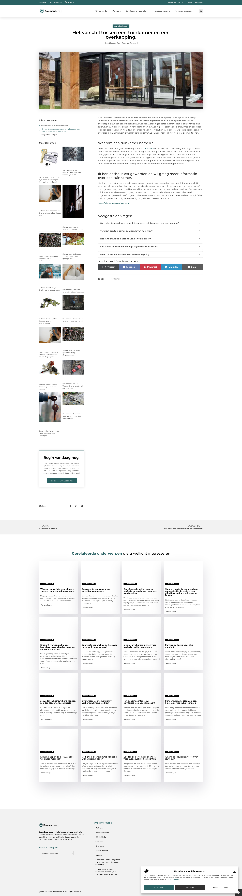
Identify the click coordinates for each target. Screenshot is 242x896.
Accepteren (158, 888)
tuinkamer (115, 279)
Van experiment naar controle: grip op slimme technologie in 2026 (72, 172)
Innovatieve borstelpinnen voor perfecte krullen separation (140, 646)
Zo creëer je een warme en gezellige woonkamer (96, 590)
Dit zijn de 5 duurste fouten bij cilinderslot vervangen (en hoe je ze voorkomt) (49, 179)
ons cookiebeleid (173, 880)
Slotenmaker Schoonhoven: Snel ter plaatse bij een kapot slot (50, 213)
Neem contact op (183, 11)
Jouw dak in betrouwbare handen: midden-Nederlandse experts (58, 702)
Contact (99, 855)
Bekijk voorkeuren (221, 888)
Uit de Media (101, 11)
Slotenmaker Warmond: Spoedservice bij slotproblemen (72, 352)
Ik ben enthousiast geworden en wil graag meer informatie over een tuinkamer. (60, 130)
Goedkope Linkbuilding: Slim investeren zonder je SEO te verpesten (108, 862)
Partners (116, 11)
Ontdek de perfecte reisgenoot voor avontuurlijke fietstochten (140, 758)
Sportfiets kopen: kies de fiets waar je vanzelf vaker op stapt (100, 646)
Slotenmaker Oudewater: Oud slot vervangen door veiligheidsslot (72, 416)
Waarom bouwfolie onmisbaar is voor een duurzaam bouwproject (57, 590)
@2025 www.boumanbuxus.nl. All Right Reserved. (60, 892)
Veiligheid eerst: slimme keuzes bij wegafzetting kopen (100, 758)
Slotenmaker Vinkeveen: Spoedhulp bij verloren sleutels (48, 387)
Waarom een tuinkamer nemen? (54, 126)
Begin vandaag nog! (61, 457)
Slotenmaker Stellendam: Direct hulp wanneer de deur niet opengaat (48, 354)
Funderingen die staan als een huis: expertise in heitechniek (181, 702)
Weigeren (190, 888)
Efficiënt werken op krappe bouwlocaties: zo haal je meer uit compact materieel (57, 647)
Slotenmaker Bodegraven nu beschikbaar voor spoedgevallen (72, 256)
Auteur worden (162, 11)
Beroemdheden (102, 832)
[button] (234, 871)
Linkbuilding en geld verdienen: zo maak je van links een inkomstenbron (107, 871)
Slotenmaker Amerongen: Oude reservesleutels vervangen (49, 433)
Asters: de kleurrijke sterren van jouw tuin (181, 758)
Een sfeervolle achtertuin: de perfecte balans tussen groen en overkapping (140, 591)
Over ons (99, 841)
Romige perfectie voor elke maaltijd (179, 646)
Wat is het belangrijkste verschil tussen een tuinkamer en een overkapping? (150, 223)
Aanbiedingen (121, 26)
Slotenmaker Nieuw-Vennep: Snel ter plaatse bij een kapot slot (73, 386)
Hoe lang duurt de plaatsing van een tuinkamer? (150, 239)
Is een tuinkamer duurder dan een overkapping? (150, 254)
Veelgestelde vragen (49, 135)
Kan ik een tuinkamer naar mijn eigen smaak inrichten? (150, 246)
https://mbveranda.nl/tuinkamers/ (113, 203)
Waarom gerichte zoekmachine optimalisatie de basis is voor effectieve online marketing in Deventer (181, 592)
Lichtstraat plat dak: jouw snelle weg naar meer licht (57, 758)
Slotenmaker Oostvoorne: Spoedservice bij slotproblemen (49, 258)
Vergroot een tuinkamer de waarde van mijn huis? (150, 231)
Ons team (100, 846)
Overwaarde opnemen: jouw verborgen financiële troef (97, 702)
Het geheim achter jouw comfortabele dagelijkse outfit (139, 702)
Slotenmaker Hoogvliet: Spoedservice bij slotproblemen (48, 321)
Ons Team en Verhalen (136, 11)
